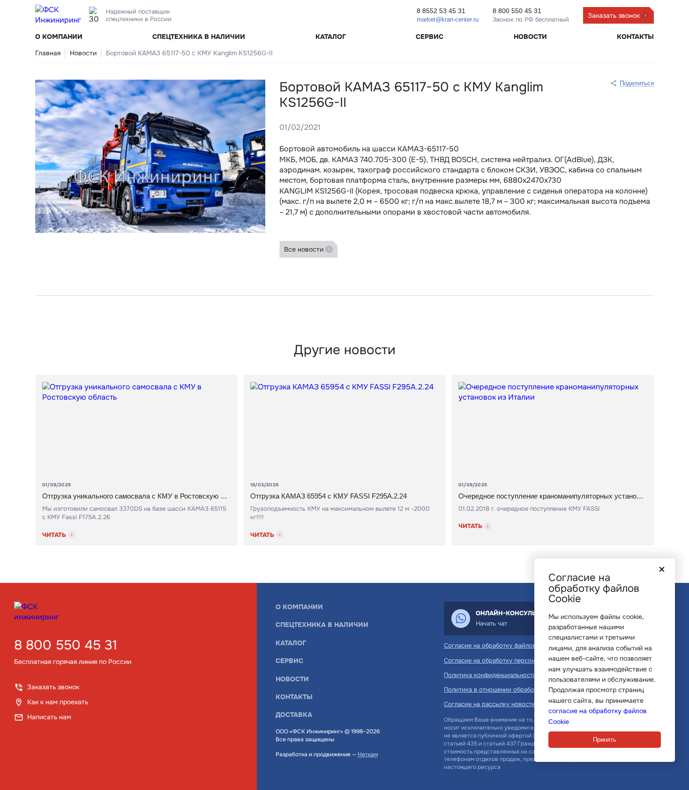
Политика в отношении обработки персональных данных (527, 689)
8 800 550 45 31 (65, 646)
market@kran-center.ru (448, 19)
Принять (604, 739)
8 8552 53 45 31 (441, 11)
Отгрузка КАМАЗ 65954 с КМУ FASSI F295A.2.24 (328, 496)
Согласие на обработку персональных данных (511, 660)
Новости (530, 37)
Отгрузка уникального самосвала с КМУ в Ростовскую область (136, 496)
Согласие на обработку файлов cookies (502, 645)
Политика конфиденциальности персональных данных (523, 675)
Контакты (635, 37)
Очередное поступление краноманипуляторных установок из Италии (552, 496)
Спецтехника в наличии (198, 37)
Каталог (330, 37)
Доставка (294, 714)
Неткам (368, 754)
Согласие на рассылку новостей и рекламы (507, 704)
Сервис (429, 37)
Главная (47, 53)
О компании (58, 37)
